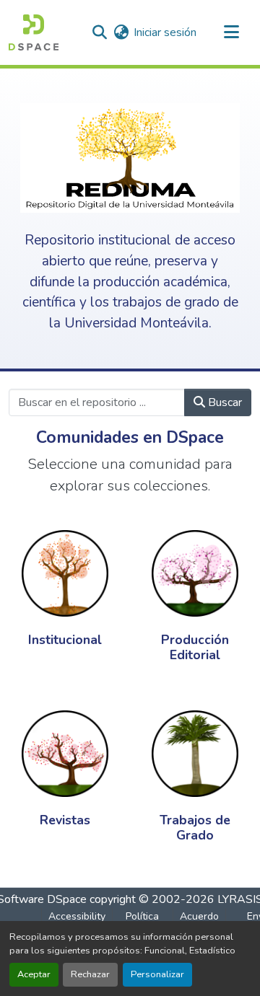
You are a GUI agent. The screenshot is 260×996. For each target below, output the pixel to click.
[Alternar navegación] (231, 32)
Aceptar (34, 974)
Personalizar (157, 974)
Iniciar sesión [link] (165, 32)
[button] (33, 32)
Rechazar (90, 974)
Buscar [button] (223, 402)
